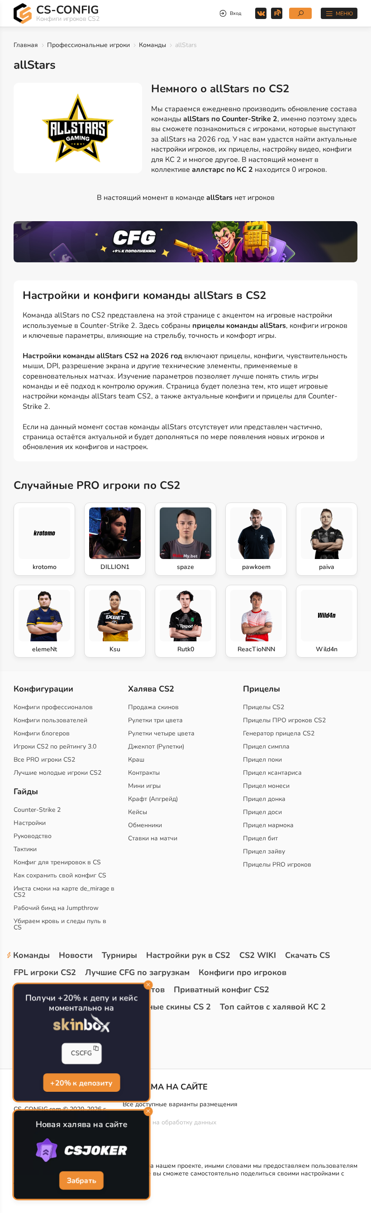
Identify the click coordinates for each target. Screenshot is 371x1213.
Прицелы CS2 (263, 707)
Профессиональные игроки (88, 45)
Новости (76, 955)
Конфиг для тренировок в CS (57, 862)
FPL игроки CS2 (45, 972)
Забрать (81, 1180)
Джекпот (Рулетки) (156, 746)
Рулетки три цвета (155, 720)
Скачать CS (307, 955)
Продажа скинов (153, 707)
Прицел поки (262, 759)
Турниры (119, 955)
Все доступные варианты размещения (180, 1104)
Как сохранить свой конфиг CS (60, 875)
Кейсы (137, 812)
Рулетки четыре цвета (161, 733)
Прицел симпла (266, 746)
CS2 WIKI (257, 955)
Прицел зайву (264, 851)
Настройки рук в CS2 (188, 955)
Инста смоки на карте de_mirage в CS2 (64, 891)
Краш (136, 759)
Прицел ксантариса (272, 772)
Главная (26, 45)
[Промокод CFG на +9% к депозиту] (185, 241)
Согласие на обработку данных (169, 1122)
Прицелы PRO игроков (277, 864)
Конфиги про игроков (242, 972)
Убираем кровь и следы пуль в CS (60, 924)
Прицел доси (262, 812)
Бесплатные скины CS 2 (163, 1006)
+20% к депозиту (81, 1082)
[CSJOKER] (81, 1150)
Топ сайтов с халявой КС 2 (273, 1006)
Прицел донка (264, 799)
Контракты (144, 772)
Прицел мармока (268, 825)
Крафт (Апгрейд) (153, 799)
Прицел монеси (266, 786)
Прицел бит (260, 838)
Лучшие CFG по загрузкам (137, 972)
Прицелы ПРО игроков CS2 (284, 720)
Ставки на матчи (152, 838)
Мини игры (144, 786)
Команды (152, 45)
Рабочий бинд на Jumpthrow (56, 908)
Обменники (145, 825)
